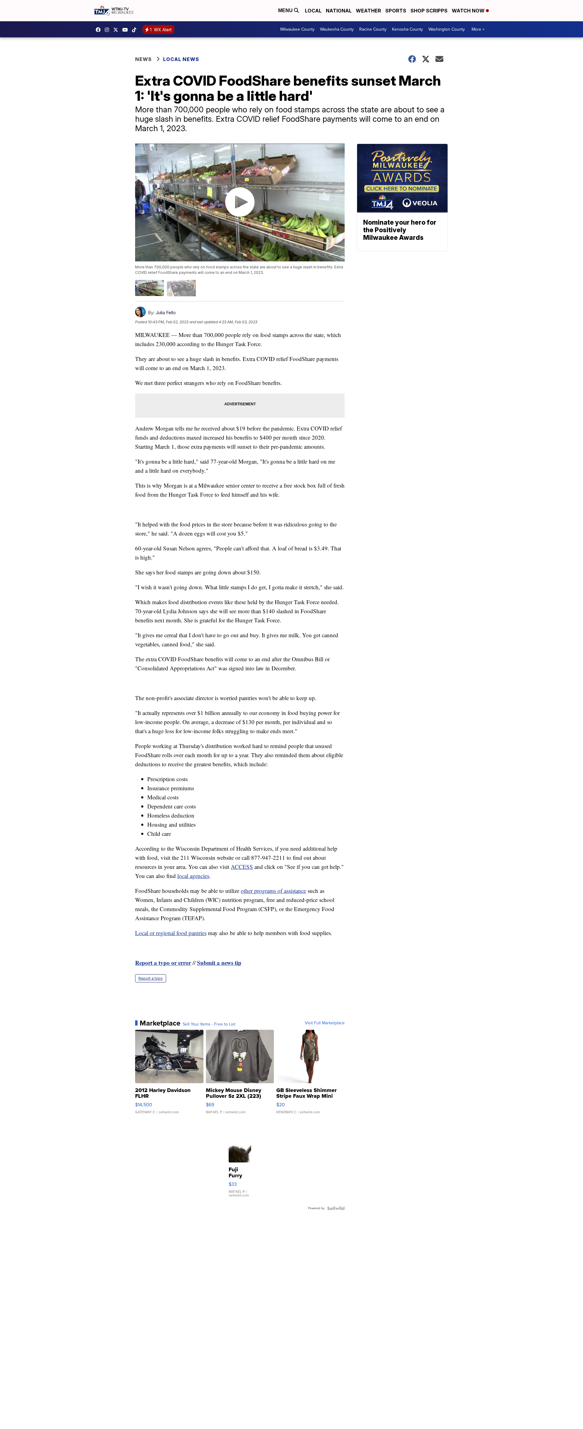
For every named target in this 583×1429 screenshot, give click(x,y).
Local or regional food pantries (170, 933)
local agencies (193, 876)
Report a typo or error (163, 962)
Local (313, 11)
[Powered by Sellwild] (336, 1208)
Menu (286, 10)
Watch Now (469, 11)
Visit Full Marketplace (325, 1023)
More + (478, 29)
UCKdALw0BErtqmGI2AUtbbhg (126, 29)
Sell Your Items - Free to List (209, 1024)
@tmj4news (135, 29)
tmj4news (108, 29)
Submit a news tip (219, 962)
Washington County (446, 29)
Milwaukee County (297, 29)
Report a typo (150, 978)
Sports (395, 11)
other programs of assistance (273, 890)
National (339, 11)
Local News (181, 59)
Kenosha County (407, 29)
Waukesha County (337, 29)
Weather (368, 11)
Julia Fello (166, 312)
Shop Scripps (429, 11)
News (143, 59)
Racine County (373, 29)
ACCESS (242, 866)
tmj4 (100, 29)
